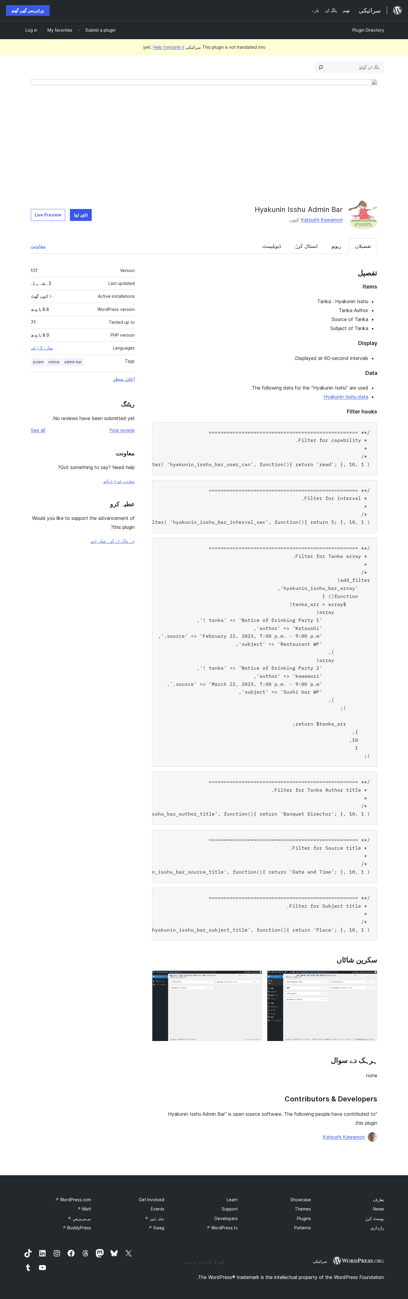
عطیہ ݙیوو (154, 1218)
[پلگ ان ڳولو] (321, 67)
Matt (84, 1208)
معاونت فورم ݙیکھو (119, 481)
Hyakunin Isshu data (345, 397)
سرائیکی (320, 1261)
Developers (226, 1218)
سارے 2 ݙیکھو (42, 348)
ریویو (336, 246)
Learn (232, 1199)
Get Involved (151, 1199)
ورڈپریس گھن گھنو (28, 10)
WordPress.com (73, 1199)
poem (38, 362)
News (378, 1208)
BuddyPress (76, 1227)
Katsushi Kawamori (322, 220)
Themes (303, 1208)
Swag (156, 1227)
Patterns (302, 1227)
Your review (122, 430)
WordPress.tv (222, 1227)
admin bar (73, 362)
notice (53, 362)
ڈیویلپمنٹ (271, 246)
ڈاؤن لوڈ (81, 214)
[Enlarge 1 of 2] (369, 978)
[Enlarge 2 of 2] (254, 978)
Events (157, 1208)
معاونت (38, 246)
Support (230, 1208)
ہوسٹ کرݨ (374, 1218)
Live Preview (48, 214)
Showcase (300, 1199)
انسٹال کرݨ (306, 246)
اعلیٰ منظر (124, 379)
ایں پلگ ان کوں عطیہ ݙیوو (112, 541)
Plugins (304, 1218)
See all (38, 430)
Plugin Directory (368, 30)
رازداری (377, 1227)
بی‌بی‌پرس (79, 1218)
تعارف (378, 1199)
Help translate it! (163, 47)
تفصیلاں (363, 246)
